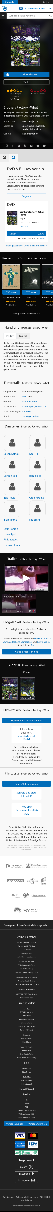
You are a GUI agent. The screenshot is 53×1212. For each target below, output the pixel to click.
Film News (26, 1068)
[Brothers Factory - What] (25, 45)
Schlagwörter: (10, 406)
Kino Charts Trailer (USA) (26, 1057)
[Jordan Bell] (12, 465)
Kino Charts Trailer (27, 1054)
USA (24, 121)
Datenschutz (21, 1197)
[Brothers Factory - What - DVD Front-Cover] (10, 688)
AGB (26, 1107)
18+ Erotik (27, 949)
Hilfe (26, 1100)
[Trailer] (14, 145)
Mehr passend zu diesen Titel (26, 313)
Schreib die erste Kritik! (26, 737)
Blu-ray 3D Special (26, 1089)
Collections (14, 641)
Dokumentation (30, 133)
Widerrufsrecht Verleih (26, 1110)
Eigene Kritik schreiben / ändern (26, 720)
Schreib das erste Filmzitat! (26, 794)
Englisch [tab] (23, 335)
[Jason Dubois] (12, 443)
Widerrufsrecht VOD (26, 1114)
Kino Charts (26, 1042)
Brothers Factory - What (18, 596)
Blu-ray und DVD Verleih (26, 942)
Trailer (27, 82)
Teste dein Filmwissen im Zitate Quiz (26, 810)
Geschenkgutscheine (26, 981)
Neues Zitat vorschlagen (26, 783)
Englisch (26, 411)
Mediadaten (26, 1200)
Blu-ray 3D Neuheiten (26, 1026)
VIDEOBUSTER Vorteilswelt (26, 994)
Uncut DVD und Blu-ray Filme (26, 972)
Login (42, 2)
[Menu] (3, 15)
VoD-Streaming (26, 968)
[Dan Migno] (12, 509)
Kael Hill (40, 125)
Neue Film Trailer (26, 1047)
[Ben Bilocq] (37, 465)
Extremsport (28, 406)
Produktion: (9, 121)
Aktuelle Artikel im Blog (26, 651)
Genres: (7, 133)
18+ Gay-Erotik (26, 953)
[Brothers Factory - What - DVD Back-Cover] (27, 688)
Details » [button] (24, 226)
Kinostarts (26, 1035)
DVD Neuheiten (26, 1012)
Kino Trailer (26, 1050)
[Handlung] (8, 145)
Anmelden (10, 2)
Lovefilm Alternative (27, 989)
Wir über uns (8, 1197)
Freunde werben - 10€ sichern (27, 984)
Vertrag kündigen (14, 1123)
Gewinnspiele (43, 641)
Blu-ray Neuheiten (26, 1019)
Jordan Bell (27, 129)
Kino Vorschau (26, 1038)
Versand (43, 238)
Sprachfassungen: (12, 411)
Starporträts (26, 641)
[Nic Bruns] (37, 509)
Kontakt (27, 1103)
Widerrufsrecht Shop (26, 1117)
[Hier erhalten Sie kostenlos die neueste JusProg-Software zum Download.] (26, 1152)
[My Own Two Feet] (11, 276)
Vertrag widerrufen (37, 1123)
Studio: (7, 416)
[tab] (4, 158)
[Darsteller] (19, 145)
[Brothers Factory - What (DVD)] (12, 218)
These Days (31, 297)
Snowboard (41, 406)
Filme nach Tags (26, 997)
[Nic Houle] (12, 487)
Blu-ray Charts (26, 1023)
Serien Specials (26, 1084)
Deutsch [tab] (10, 335)
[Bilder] (32, 145)
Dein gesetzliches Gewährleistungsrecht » (26, 245)
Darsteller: (8, 125)
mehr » (45, 115)
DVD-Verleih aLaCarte (34, 8)
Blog (33, 645)
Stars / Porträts (26, 1080)
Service (26, 1094)
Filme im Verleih (26, 1003)
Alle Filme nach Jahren (26, 957)
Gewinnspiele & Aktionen (26, 977)
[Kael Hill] (37, 443)
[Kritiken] (39, 145)
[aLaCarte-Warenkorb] (49, 2)
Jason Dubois (28, 125)
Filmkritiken (26, 1077)
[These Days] (31, 276)
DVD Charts (26, 1015)
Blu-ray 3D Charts (26, 1030)
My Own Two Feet (11, 297)
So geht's (26, 196)
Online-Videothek (26, 936)
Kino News (26, 1072)
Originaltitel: (10, 391)
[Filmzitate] (45, 145)
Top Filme (26, 1009)
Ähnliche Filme (11, 305)
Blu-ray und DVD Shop (26, 946)
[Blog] (26, 145)
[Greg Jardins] (37, 487)
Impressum (33, 1197)
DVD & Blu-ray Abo (26, 961)
